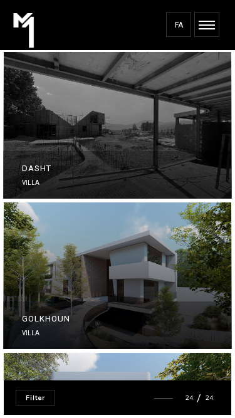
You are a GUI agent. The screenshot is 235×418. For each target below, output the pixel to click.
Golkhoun (46, 318)
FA (179, 25)
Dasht (36, 168)
